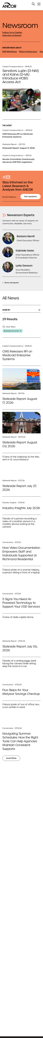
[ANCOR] (19, 5)
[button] (33, 4)
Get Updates (30, 196)
